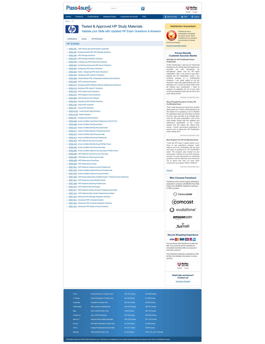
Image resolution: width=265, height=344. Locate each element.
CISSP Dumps (150, 328)
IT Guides (76, 298)
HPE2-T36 (73, 105)
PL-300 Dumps (150, 298)
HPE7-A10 (73, 187)
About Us (76, 319)
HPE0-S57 (73, 75)
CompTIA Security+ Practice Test (102, 294)
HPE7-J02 (72, 197)
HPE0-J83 (72, 59)
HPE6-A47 (73, 118)
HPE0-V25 (73, 91)
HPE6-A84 (73, 151)
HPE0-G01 (73, 49)
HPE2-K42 (73, 101)
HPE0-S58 (73, 78)
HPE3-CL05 (73, 111)
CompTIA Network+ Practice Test (102, 298)
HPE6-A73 (73, 138)
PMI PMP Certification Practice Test (103, 323)
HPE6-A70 (73, 128)
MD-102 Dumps (150, 311)
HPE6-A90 (73, 164)
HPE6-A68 (73, 121)
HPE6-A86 (73, 157)
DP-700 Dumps (129, 315)
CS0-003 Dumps (151, 315)
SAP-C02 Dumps (130, 319)
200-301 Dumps (129, 302)
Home (68, 16)
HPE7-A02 (73, 170)
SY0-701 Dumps (129, 294)
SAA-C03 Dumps (130, 306)
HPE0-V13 (73, 85)
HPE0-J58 (72, 52)
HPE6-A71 (73, 131)
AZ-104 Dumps (129, 298)
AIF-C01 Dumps (129, 328)
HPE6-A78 (73, 141)
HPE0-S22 (73, 65)
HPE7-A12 (73, 193)
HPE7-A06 (73, 177)
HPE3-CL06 (73, 115)
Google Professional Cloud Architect (103, 328)
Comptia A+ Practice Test (99, 302)
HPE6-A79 (73, 144)
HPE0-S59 (73, 82)
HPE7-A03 (73, 174)
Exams (84, 39)
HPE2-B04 (73, 98)
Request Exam (109, 16)
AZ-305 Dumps (129, 323)
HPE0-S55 (73, 72)
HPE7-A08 (73, 184)
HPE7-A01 (73, 167)
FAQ (144, 16)
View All (169, 170)
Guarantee (76, 302)
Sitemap (75, 332)
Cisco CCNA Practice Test (99, 311)
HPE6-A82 (73, 147)
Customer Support (183, 281)
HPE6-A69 (73, 124)
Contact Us (77, 315)
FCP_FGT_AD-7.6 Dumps (154, 332)
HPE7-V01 (73, 206)
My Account (172, 17)
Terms (75, 328)
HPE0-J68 (72, 55)
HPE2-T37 (73, 108)
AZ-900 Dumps (150, 302)
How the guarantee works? (176, 46)
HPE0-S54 (73, 69)
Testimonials (77, 306)
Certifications (93, 16)
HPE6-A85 (73, 154)
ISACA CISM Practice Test (99, 332)
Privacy (75, 323)
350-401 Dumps (150, 306)
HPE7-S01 (73, 200)
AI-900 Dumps (129, 311)
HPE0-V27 (73, 95)
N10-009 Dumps (150, 294)
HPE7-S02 (73, 203)
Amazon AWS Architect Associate (102, 319)
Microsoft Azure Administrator (100, 306)
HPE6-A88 (73, 161)
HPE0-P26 (73, 62)
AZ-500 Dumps (150, 323)
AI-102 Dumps (129, 332)
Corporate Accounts (129, 16)
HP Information (97, 39)
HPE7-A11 (73, 190)
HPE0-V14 (73, 88)
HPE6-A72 (73, 134)
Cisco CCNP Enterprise (99, 315)
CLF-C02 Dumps (151, 319)
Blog (74, 311)
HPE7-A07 (73, 180)
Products (79, 16)
